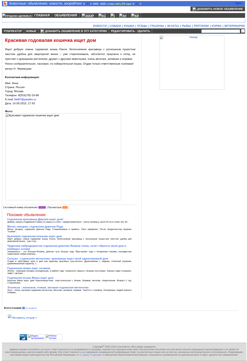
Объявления (65, 15)
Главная (42, 15)
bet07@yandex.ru (25, 99)
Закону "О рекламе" (92, 355)
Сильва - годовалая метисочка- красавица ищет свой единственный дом (57, 258)
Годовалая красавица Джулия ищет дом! (35, 219)
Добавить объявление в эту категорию (76, 31)
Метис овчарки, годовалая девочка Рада (35, 226)
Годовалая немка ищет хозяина (28, 268)
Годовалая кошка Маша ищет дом (30, 277)
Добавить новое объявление (220, 8)
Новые (31, 31)
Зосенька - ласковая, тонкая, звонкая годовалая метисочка (48, 287)
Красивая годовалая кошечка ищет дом (34, 236)
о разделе (32, 308)
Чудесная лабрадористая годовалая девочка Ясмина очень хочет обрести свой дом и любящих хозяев (66, 247)
